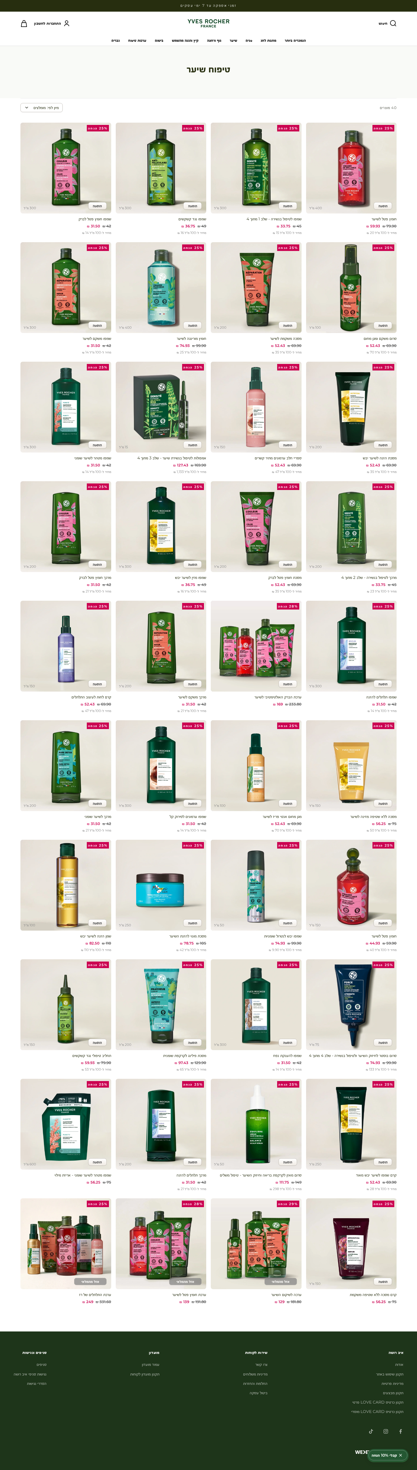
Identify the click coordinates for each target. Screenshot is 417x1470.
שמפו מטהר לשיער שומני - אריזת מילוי (82, 1175)
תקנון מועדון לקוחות (144, 1374)
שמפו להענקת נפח (287, 1055)
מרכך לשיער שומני (98, 816)
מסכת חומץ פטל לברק (285, 577)
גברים (115, 40)
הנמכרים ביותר (295, 40)
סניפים (42, 1364)
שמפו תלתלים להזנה (381, 697)
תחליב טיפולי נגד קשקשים (91, 1055)
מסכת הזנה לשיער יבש (380, 457)
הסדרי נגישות (37, 1383)
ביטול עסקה (259, 1392)
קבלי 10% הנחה (384, 1455)
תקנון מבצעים (393, 1392)
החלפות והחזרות (255, 1383)
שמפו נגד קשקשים (192, 218)
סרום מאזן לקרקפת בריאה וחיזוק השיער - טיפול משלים (261, 1175)
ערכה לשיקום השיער (286, 1294)
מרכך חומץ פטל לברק (95, 577)
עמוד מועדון (150, 1364)
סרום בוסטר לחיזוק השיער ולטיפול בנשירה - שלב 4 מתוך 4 (353, 1055)
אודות (399, 1364)
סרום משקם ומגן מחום (380, 338)
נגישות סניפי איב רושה (30, 1374)
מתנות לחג (268, 40)
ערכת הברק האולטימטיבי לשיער (278, 697)
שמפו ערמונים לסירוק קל (188, 816)
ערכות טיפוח (137, 40)
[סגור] (400, 1455)
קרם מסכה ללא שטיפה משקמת (373, 1294)
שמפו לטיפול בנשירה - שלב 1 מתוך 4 (274, 218)
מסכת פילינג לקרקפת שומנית (184, 1055)
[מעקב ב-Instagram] (386, 1431)
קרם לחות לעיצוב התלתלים (91, 697)
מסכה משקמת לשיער (286, 338)
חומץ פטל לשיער (384, 218)
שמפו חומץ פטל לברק (95, 218)
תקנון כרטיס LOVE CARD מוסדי (377, 1411)
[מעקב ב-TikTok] (371, 1431)
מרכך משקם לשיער (192, 697)
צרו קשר (261, 1364)
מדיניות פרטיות (392, 1383)
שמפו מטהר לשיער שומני (92, 457)
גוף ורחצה (214, 40)
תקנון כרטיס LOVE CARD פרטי (377, 1402)
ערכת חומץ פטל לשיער (189, 1294)
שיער (233, 40)
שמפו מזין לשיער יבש (190, 577)
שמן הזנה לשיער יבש (95, 936)
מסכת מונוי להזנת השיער (187, 936)
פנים (249, 40)
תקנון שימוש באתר (389, 1374)
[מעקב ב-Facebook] (400, 1431)
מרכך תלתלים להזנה (191, 1175)
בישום (159, 40)
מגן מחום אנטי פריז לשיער (282, 816)
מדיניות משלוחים (255, 1374)
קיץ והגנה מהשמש (185, 40)
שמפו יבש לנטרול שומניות (283, 936)
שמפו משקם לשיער (97, 338)
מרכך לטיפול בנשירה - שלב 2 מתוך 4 (369, 577)
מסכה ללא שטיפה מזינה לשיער (373, 816)
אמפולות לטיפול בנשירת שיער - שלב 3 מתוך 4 (171, 457)
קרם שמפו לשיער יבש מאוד (376, 1175)
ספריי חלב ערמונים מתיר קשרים (278, 457)
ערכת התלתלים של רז (95, 1294)
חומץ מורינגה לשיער (191, 338)
